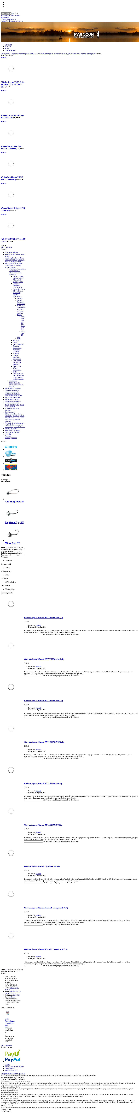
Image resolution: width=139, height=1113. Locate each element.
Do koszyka (49, 634)
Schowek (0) (5, 17)
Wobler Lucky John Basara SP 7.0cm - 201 (12, 116)
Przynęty (16, 353)
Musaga (21, 309)
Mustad (19, 315)
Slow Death (17, 366)
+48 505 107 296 (10, 993)
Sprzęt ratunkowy (10, 412)
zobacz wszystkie (6, 247)
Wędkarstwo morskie (12, 392)
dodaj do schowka (73, 634)
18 (17, 551)
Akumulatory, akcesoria (12, 430)
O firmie (7, 1065)
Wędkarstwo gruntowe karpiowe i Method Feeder (13, 394)
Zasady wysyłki (10, 1068)
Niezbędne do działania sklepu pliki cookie (16, 1081)
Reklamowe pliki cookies (9, 1098)
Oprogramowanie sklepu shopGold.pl (13, 1074)
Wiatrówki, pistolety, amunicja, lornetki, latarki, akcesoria (15, 260)
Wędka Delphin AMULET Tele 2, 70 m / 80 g (12, 178)
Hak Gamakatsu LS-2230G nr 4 (10, 1022)
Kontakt (7, 48)
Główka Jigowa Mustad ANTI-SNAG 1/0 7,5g (43, 618)
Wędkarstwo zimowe (12, 403)
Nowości (8, 434)
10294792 (16, 995)
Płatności (8, 46)
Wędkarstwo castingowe (16, 383)
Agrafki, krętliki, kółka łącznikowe (18, 277)
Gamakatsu (20, 302)
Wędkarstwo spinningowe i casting (13, 265)
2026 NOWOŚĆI (10, 50)
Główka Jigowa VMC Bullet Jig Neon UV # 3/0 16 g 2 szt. (13, 84)
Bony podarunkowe (11, 252)
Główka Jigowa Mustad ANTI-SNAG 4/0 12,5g (44, 659)
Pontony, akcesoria (11, 428)
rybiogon (12, 997)
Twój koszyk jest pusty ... (12, 21)
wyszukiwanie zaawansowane (10, 15)
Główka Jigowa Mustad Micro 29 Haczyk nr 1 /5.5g (46, 949)
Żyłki (14, 372)
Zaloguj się (4, 19)
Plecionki (16, 346)
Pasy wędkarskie (18, 344)
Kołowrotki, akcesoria (12, 390)
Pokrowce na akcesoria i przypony (17, 349)
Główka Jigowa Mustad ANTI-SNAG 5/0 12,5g (44, 742)
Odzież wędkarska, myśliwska (14, 258)
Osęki (15, 342)
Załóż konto (12, 19)
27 (19, 551)
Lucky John (21, 304)
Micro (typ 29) (23, 333)
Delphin (19, 298)
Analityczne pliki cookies (9, 1093)
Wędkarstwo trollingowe (13, 401)
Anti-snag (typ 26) (23, 319)
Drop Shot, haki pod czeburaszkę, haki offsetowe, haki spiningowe (18, 376)
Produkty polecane (11, 438)
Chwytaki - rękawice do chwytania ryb (17, 285)
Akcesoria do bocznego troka (18, 281)
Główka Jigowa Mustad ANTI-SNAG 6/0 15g (43, 825)
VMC (19, 339)
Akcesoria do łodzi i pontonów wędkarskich (15, 425)
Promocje (8, 436)
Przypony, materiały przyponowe (17, 357)
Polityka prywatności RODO (14, 1066)
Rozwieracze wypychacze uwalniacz (17, 362)
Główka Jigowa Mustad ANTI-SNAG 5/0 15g (43, 783)
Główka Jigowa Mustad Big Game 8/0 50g (42, 866)
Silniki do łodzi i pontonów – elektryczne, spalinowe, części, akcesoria (15, 417)
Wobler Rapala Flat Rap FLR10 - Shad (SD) (11, 147)
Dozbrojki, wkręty (19, 289)
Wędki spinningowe (17, 369)
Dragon (19, 300)
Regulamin (8, 45)
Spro (18, 337)
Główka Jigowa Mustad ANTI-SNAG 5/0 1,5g (43, 701)
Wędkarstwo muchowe (12, 397)
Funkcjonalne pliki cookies (9, 1087)
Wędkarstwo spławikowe (13, 388)
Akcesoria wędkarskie (12, 432)
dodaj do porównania (60, 634)
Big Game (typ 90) (23, 326)
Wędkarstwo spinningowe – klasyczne (17, 271)
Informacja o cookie (11, 1070)
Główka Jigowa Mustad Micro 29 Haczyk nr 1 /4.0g (46, 908)
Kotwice (16, 340)
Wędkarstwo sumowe (12, 399)
